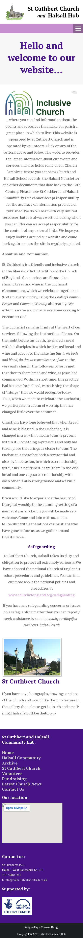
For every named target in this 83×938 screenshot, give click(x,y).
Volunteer (12, 773)
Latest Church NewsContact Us (22, 786)
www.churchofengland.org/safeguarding (42, 594)
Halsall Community (21, 757)
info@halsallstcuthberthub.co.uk (26, 880)
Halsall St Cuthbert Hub (52, 934)
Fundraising (14, 778)
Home (8, 752)
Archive (10, 763)
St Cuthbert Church (21, 768)
